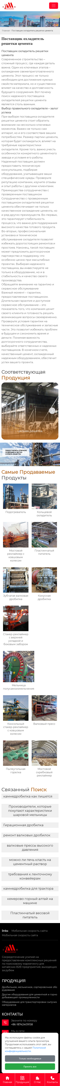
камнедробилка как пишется (27, 796)
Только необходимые (30, 1058)
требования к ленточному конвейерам (30, 876)
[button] (52, 410)
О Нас (37, 1079)
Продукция (22, 1079)
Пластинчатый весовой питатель (30, 915)
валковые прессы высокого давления (30, 848)
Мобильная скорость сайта (30, 930)
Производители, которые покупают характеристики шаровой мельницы (30, 811)
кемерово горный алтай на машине (30, 901)
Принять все (30, 1066)
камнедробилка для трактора (28, 888)
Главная (6, 30)
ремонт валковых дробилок (26, 835)
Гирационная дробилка (23, 825)
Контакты (52, 1079)
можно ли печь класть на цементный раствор (30, 862)
